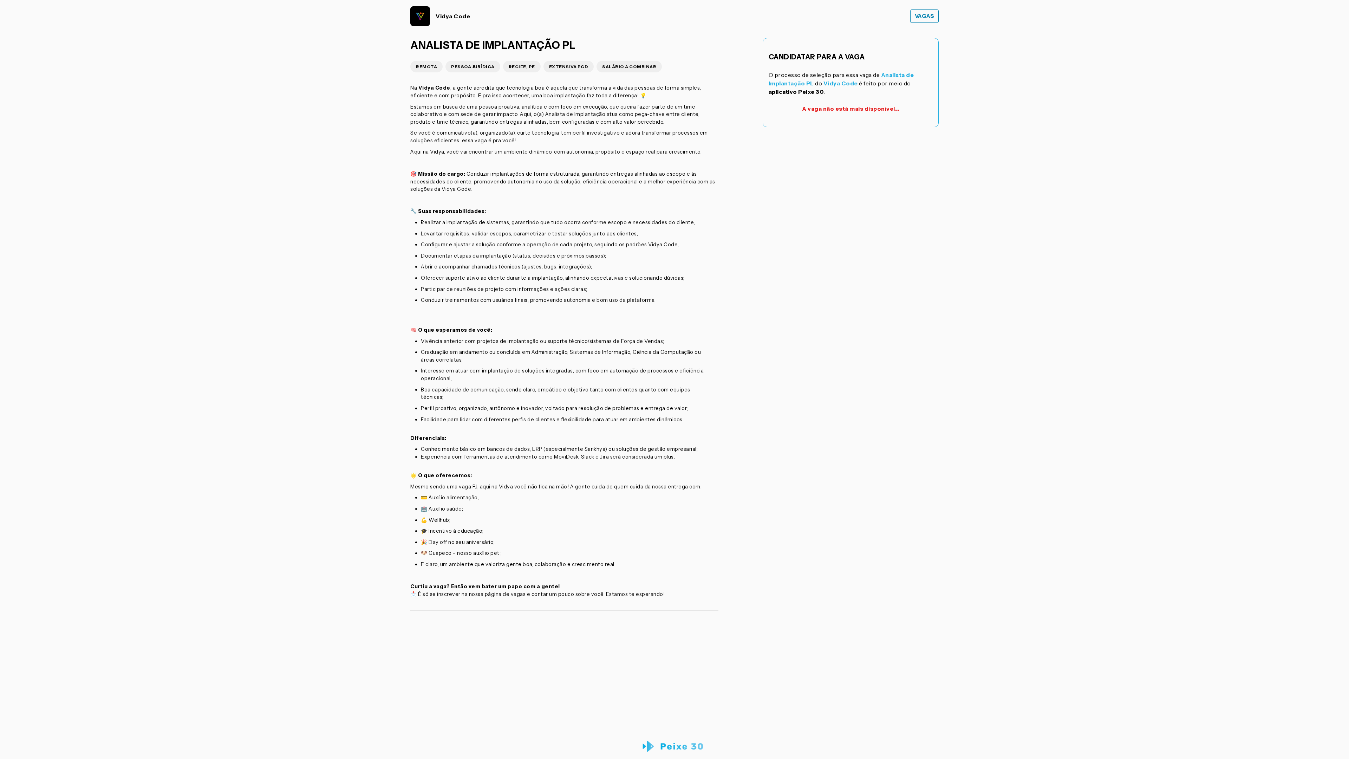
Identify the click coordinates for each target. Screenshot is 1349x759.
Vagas (924, 16)
